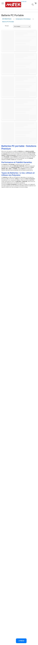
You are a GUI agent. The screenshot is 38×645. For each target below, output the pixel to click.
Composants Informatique (23, 19)
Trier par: (7, 25)
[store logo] (13, 4)
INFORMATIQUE (6, 19)
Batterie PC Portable (8, 21)
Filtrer (22, 641)
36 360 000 (23, 1)
